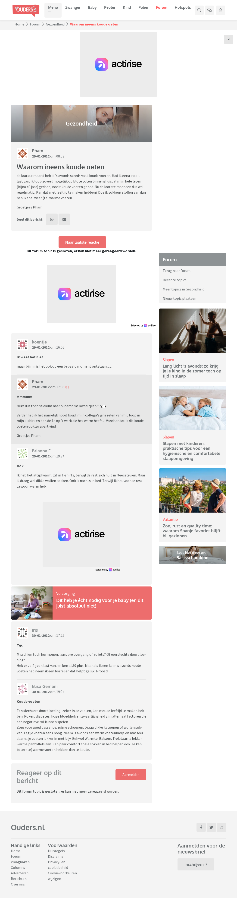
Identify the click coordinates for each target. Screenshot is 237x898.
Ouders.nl (28, 827)
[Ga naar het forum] (209, 10)
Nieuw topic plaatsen (179, 298)
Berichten (19, 878)
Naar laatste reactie (82, 242)
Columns (18, 867)
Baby (92, 7)
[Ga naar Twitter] (211, 827)
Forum (161, 7)
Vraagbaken (20, 862)
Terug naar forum (176, 270)
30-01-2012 (41, 635)
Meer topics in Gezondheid (183, 289)
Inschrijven (194, 864)
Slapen (168, 359)
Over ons (18, 884)
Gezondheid (55, 24)
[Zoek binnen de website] (199, 10)
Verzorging (65, 593)
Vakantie (170, 519)
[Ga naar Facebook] (201, 827)
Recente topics (175, 279)
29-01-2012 (41, 156)
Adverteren (19, 873)
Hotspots (183, 7)
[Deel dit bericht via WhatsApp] (52, 219)
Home (19, 24)
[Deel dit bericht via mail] (64, 219)
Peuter (109, 7)
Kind (127, 7)
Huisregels (56, 850)
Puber (143, 7)
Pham (37, 150)
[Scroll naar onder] (228, 39)
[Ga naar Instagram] (221, 827)
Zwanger (73, 7)
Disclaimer (56, 856)
